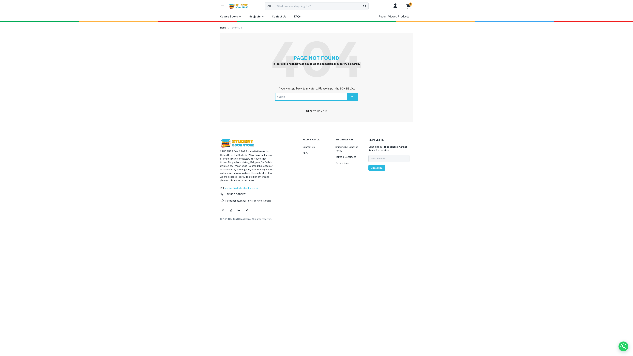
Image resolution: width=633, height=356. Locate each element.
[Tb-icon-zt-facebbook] (223, 210)
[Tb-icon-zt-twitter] (246, 210)
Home (223, 27)
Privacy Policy (342, 163)
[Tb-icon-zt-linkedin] (238, 210)
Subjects (255, 16)
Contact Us (279, 16)
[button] (410, 6)
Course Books (229, 16)
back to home (315, 111)
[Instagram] (231, 210)
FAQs (297, 16)
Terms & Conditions (345, 157)
